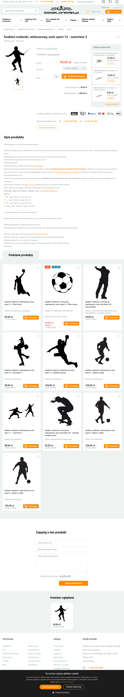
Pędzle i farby (110, 20)
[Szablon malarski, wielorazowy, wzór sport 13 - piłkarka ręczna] (62, 351)
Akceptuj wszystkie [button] (50, 687)
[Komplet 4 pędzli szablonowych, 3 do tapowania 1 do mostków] (99, 61)
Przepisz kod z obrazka (49, 576)
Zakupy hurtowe (34, 661)
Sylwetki (61, 29)
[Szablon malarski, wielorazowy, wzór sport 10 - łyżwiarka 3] (21, 351)
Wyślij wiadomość (73, 583)
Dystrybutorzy (33, 657)
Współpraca (33, 664)
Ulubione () (95, 11)
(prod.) (114, 11)
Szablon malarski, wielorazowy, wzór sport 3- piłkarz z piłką (100, 431)
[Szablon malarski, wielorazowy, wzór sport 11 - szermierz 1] (21, 411)
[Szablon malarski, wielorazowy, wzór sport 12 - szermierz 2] (18, 59)
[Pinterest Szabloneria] (117, 1)
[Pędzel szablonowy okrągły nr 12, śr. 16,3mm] (99, 78)
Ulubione (57, 650)
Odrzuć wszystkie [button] (73, 687)
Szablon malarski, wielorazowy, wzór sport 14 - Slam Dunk (19, 303)
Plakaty (73, 20)
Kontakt (6, 661)
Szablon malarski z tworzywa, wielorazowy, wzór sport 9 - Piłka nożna (61, 303)
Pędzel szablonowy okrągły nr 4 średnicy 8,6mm (105, 89)
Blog (4, 664)
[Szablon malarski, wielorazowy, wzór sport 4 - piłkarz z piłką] (21, 471)
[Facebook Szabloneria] (110, 1)
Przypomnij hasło (60, 661)
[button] (62, 692)
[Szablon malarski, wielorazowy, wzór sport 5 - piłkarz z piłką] (102, 351)
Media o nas (33, 646)
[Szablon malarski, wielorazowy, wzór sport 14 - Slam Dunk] (21, 282)
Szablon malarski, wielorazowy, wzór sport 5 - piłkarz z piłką (100, 371)
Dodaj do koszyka (76, 76)
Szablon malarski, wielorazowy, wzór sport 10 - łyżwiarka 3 (19, 371)
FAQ (4, 650)
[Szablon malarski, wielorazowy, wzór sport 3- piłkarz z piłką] (102, 411)
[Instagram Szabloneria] (103, 1)
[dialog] (62, 683)
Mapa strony (8, 657)
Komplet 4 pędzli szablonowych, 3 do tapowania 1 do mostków (106, 54)
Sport (69, 29)
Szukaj (36, 10)
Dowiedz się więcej (67, 682)
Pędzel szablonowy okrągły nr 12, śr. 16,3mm (106, 71)
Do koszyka (33, 317)
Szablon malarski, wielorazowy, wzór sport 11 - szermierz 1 (19, 431)
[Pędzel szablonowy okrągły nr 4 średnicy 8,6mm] (99, 95)
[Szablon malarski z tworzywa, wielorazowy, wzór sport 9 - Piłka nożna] (62, 282)
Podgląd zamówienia (62, 668)
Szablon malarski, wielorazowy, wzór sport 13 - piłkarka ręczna (60, 371)
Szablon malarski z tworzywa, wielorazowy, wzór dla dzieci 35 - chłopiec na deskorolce (62, 432)
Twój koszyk (58, 646)
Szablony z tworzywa (6, 20)
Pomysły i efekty (34, 653)
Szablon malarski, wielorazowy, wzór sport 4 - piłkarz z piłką (19, 491)
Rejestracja (105, 7)
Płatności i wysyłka (61, 664)
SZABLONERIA (51, 48)
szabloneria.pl (61, 10)
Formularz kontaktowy (85, 1)
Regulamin (7, 646)
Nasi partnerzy (34, 650)
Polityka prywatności (11, 653)
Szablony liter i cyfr (31, 20)
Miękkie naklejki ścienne (88, 20)
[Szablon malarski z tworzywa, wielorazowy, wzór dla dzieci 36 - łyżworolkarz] (102, 282)
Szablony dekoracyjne (46, 29)
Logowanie (58, 653)
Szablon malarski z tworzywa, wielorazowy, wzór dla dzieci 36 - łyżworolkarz (98, 304)
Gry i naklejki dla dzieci (52, 20)
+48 (46, 1)
